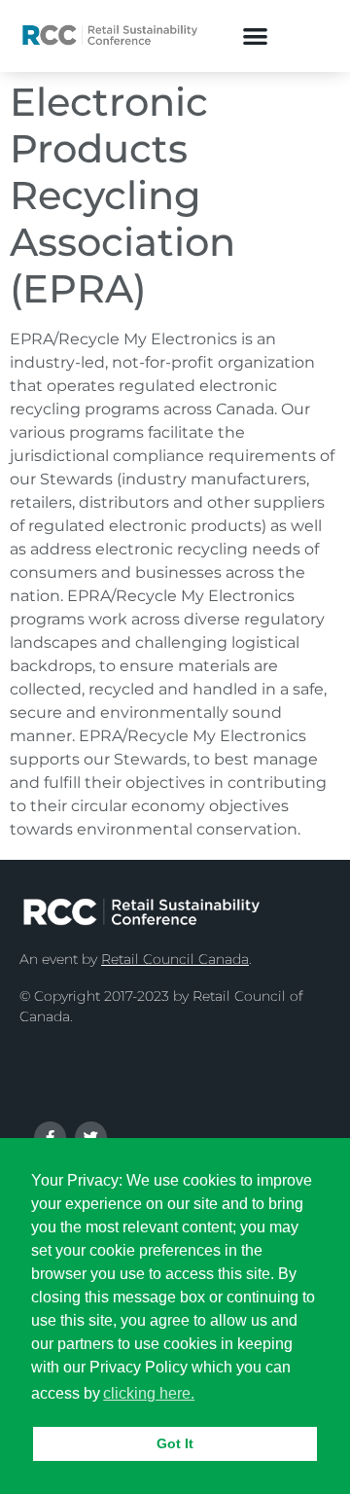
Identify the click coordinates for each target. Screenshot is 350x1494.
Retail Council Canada (175, 959)
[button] (255, 35)
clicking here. (148, 1393)
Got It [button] (175, 1443)
